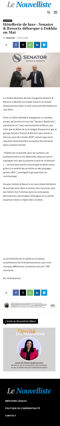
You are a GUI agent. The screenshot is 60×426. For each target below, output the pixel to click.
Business (8, 21)
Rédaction (10, 38)
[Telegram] (44, 45)
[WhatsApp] (30, 45)
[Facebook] (16, 45)
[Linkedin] (37, 45)
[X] (23, 45)
